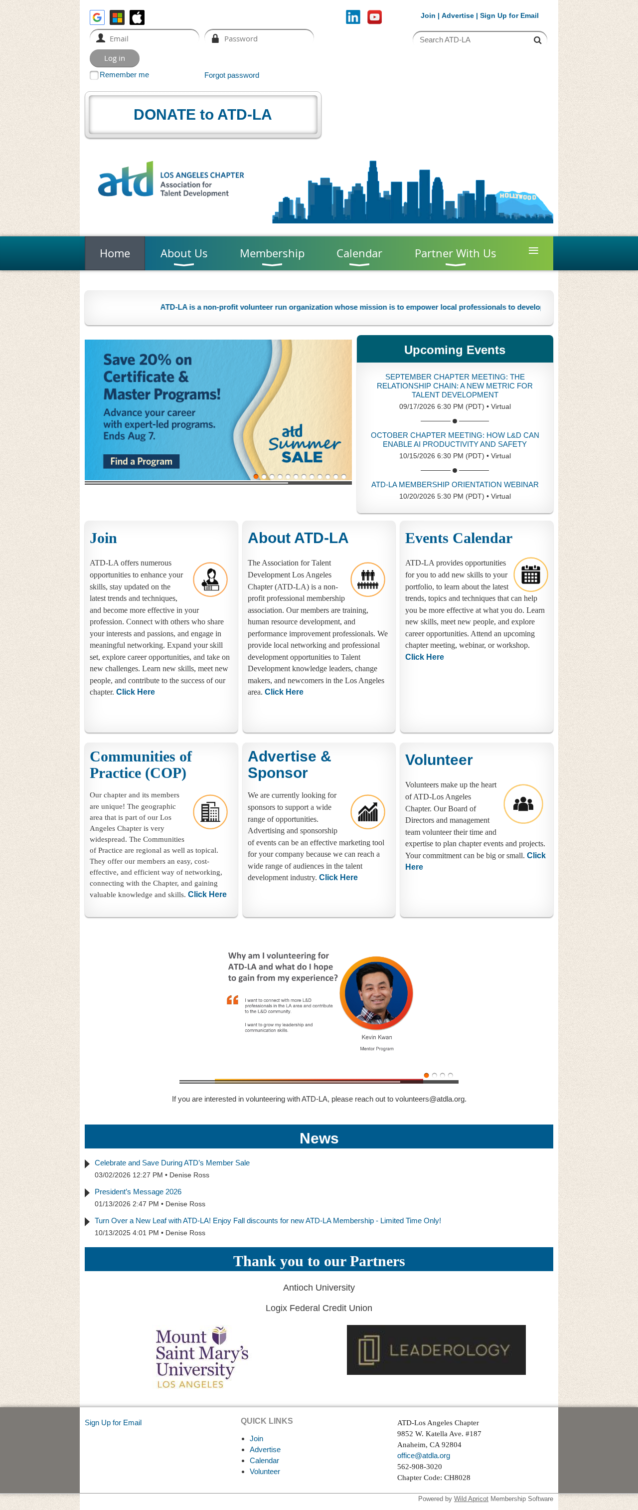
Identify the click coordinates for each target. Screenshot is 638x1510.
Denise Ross (189, 1175)
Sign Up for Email (113, 1422)
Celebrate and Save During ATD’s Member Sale (172, 1162)
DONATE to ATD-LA (203, 114)
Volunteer (439, 760)
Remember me (124, 74)
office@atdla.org (423, 1455)
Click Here (284, 692)
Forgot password (231, 75)
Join (428, 15)
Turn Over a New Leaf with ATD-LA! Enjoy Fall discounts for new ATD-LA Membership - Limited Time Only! (268, 1220)
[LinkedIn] (353, 17)
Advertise (458, 15)
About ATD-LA (298, 538)
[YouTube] (374, 17)
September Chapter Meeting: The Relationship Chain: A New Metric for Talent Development (455, 386)
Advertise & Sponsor (289, 764)
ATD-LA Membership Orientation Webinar (455, 484)
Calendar (264, 1460)
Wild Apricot (471, 1499)
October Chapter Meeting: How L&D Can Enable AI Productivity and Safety (455, 439)
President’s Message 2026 (138, 1191)
